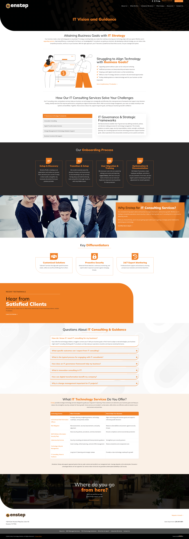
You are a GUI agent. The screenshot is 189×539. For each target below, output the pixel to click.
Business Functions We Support (53, 136)
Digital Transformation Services (53, 126)
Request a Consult (167, 0)
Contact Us (179, 6)
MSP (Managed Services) (73, 531)
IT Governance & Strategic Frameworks (55, 116)
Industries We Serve (147, 6)
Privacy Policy (38, 536)
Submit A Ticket (179, 1)
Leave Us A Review (11, 314)
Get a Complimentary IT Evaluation (106, 84)
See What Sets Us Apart (124, 226)
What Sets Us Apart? (103, 531)
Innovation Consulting (50, 121)
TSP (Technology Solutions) (88, 531)
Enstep (53, 403)
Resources (170, 6)
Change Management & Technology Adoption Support (59, 131)
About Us (124, 6)
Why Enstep (160, 6)
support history (104, 175)
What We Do (134, 6)
